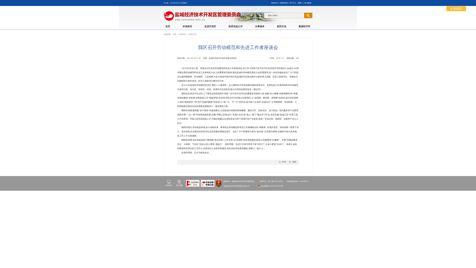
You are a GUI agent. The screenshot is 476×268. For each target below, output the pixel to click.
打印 (284, 162)
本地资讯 (187, 26)
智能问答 (274, 3)
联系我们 (169, 185)
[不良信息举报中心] (193, 183)
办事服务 (260, 26)
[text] (284, 15)
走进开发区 (210, 26)
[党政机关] (219, 183)
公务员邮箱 (307, 3)
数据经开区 (305, 26)
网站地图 (179, 185)
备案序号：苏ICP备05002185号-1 (271, 181)
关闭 (294, 162)
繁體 (299, 3)
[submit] (308, 15)
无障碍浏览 (284, 3)
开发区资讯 (192, 34)
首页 (167, 26)
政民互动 (281, 26)
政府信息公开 (236, 26)
